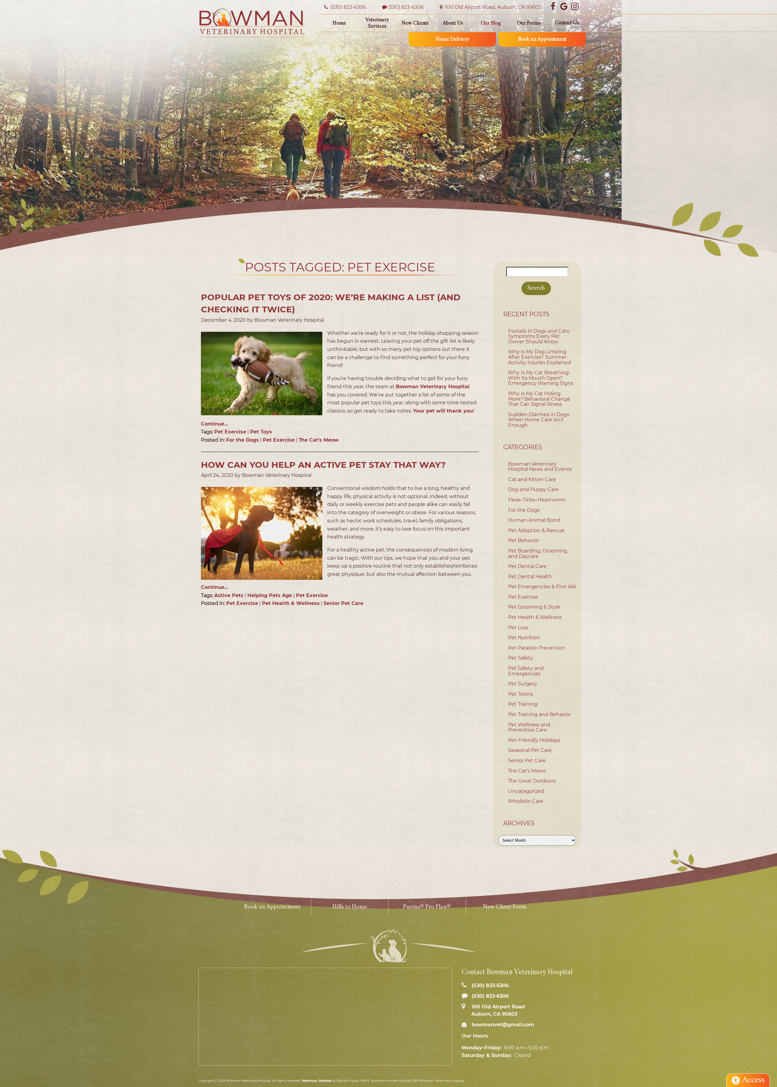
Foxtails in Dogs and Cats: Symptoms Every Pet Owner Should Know (539, 336)
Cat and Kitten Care (532, 479)
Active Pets (228, 595)
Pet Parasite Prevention (536, 648)
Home (339, 23)
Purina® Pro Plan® (427, 907)
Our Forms (529, 23)
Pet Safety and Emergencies (526, 671)
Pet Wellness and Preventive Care (529, 727)
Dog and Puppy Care (533, 489)
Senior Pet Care (343, 603)
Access (753, 1080)
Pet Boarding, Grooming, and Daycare (538, 553)
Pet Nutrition (524, 637)
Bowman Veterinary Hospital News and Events (540, 466)
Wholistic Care (525, 801)
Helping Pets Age (269, 595)
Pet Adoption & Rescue (536, 530)
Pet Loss (518, 627)
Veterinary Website (316, 1080)
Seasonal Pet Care (530, 750)
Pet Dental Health (530, 576)
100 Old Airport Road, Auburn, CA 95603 (492, 7)
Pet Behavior (523, 540)
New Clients (415, 23)
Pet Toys (261, 432)
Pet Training (523, 704)
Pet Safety (520, 658)
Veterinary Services (377, 23)
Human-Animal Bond (534, 520)
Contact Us (567, 23)
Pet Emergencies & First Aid (542, 586)
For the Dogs (242, 440)
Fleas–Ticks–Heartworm (536, 500)
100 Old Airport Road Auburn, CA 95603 (497, 1010)
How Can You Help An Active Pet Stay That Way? (323, 465)
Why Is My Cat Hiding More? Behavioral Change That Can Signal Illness (539, 399)
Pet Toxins (520, 694)
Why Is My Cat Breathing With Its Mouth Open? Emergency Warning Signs (540, 378)
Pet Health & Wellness (291, 603)
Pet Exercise (230, 432)
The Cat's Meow (319, 440)
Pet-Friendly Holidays (534, 740)
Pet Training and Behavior (539, 714)
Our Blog (491, 23)
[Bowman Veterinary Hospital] (251, 22)
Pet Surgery (522, 684)
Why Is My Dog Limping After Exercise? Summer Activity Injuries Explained (539, 357)
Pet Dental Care (527, 566)
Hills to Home (349, 907)
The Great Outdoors (532, 781)
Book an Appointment (542, 39)
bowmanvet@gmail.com (502, 1025)
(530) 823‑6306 (347, 7)
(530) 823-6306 (406, 7)
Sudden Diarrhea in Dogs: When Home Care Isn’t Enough (539, 420)
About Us (453, 23)
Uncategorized (526, 791)
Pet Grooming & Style (534, 607)
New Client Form (504, 907)
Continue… (214, 424)
